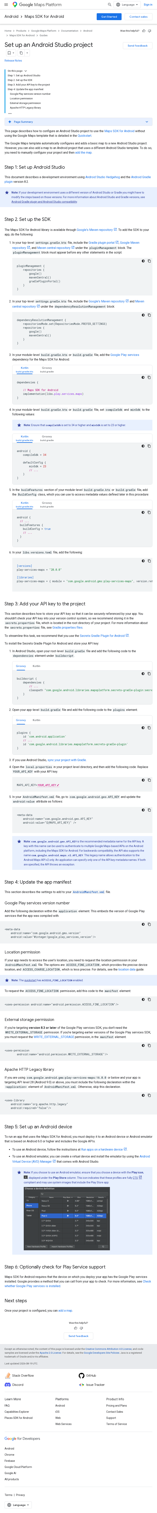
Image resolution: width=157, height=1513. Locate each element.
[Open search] (109, 4)
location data (126, 969)
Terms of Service (116, 1424)
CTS (135, 1177)
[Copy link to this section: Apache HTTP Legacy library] (58, 1070)
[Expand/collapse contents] (25, 71)
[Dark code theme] (143, 261)
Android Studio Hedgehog (102, 177)
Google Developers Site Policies (101, 1352)
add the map (83, 152)
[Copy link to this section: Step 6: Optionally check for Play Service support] (109, 1267)
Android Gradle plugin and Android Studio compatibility (44, 201)
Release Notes (13, 60)
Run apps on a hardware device (102, 1149)
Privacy (20, 1495)
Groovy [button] (21, 666)
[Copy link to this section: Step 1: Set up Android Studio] (69, 167)
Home (8, 30)
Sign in (148, 4)
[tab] (24, 369)
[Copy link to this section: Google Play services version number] (74, 903)
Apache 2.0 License (50, 1352)
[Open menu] (6, 4)
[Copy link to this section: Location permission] (44, 952)
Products (21, 30)
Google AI (10, 1473)
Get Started (109, 16)
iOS (57, 1411)
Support (111, 1417)
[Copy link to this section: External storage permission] (58, 1020)
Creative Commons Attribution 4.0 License (108, 1349)
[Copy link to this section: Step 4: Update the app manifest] (75, 882)
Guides (43, 35)
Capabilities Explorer (17, 1411)
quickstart (30, 980)
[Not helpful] (149, 31)
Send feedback (138, 45)
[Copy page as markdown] (21, 53)
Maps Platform (47, 4)
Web (58, 1417)
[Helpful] (144, 31)
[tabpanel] (82, 389)
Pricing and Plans (116, 1405)
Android (11, 16)
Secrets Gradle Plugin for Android (102, 636)
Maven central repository (53, 248)
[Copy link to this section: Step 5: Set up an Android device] (76, 1127)
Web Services (63, 1424)
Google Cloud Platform (18, 1467)
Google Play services (124, 355)
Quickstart (84, 135)
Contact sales (138, 16)
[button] (78, 122)
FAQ (7, 1405)
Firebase (10, 1460)
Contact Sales (114, 1411)
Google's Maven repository (95, 230)
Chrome (9, 1454)
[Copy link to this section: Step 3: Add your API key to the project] (89, 604)
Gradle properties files (67, 627)
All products (12, 1479)
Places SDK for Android (19, 1417)
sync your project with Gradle (66, 760)
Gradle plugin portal (101, 242)
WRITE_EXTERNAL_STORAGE (54, 1037)
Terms (8, 1495)
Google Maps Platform (43, 30)
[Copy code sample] (149, 261)
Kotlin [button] (36, 666)
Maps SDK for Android (44, 16)
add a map (65, 1310)
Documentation (69, 30)
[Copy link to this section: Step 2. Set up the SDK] (54, 219)
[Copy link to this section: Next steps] (31, 1301)
